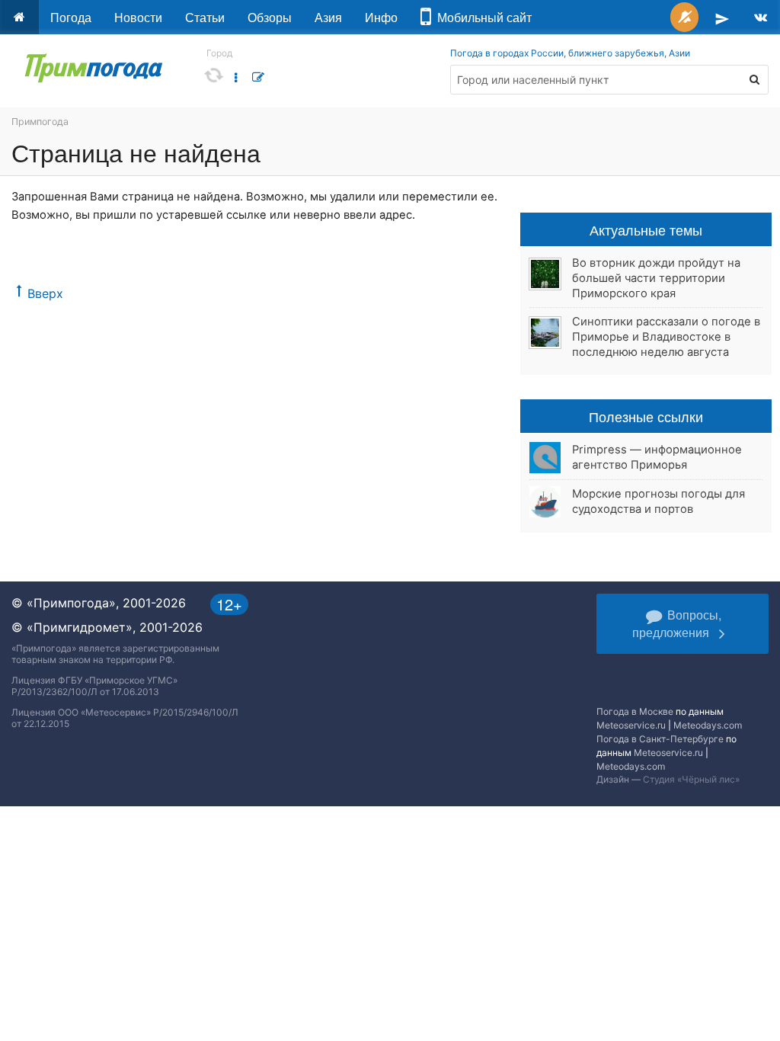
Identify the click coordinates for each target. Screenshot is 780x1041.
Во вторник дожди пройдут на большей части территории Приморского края (656, 278)
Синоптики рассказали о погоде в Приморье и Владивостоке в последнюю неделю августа (666, 337)
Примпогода (40, 121)
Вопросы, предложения (676, 623)
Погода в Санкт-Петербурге (660, 739)
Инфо (381, 17)
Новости (138, 17)
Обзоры (270, 17)
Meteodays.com (707, 725)
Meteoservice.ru (631, 725)
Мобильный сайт (481, 17)
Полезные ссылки (646, 416)
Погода (70, 17)
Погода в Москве (634, 711)
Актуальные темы (646, 229)
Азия (328, 17)
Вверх (45, 293)
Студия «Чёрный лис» (691, 779)
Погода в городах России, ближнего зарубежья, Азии (570, 53)
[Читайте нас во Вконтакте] (760, 17)
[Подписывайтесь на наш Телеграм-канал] (722, 17)
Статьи (205, 17)
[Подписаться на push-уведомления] (684, 17)
